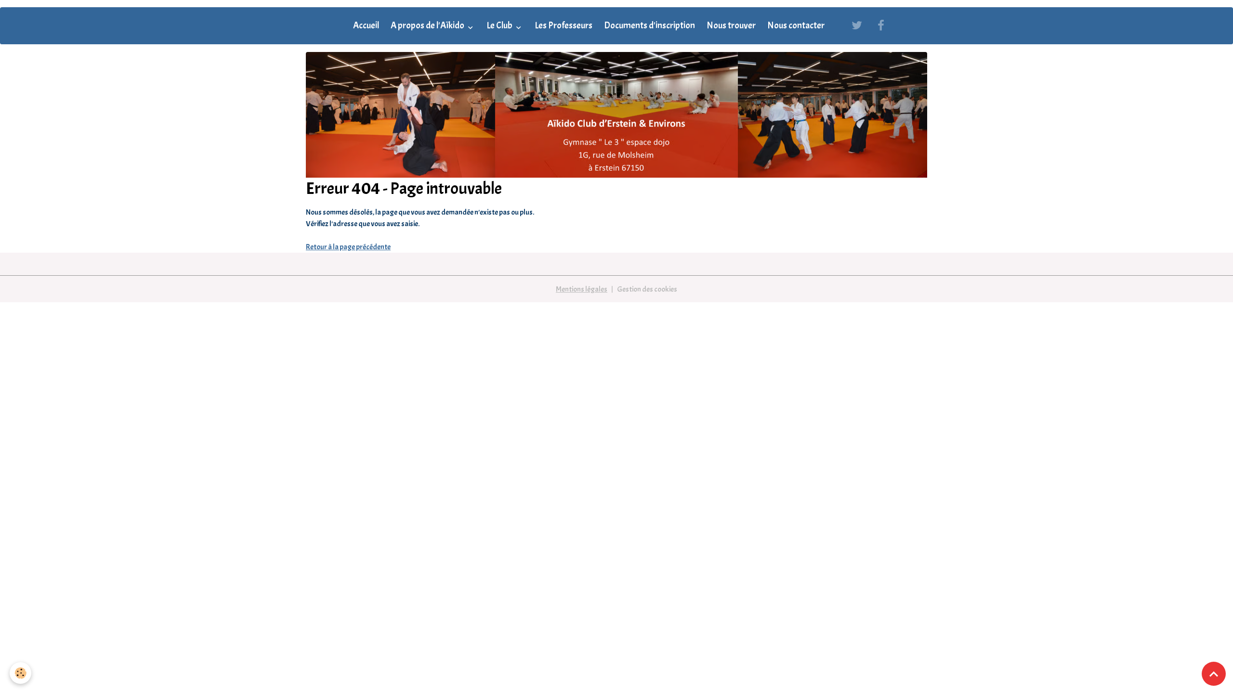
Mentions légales (581, 289)
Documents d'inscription (649, 25)
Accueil (366, 25)
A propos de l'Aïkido (428, 25)
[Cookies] (20, 673)
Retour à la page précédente (348, 247)
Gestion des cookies (647, 289)
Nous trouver (731, 25)
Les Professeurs (563, 25)
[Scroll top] (1214, 674)
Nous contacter (796, 25)
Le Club (500, 25)
